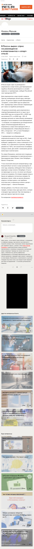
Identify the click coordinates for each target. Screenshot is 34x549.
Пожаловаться (15, 34)
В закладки (20, 208)
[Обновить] (13, 220)
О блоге (18, 40)
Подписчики (10, 40)
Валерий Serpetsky (10, 236)
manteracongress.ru (17, 197)
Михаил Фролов (8, 31)
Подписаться (5, 34)
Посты (3, 40)
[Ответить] (2, 267)
